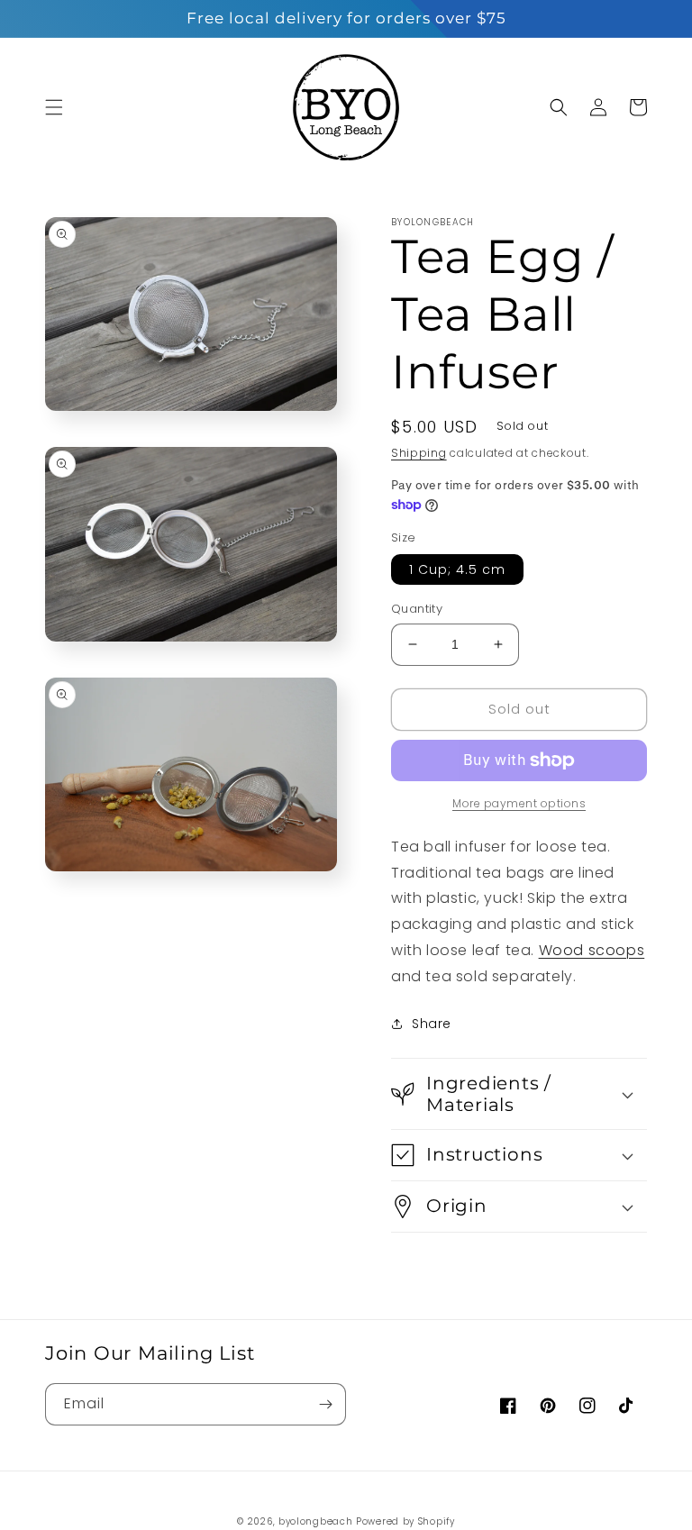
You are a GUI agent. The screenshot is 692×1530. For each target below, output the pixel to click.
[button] (54, 107)
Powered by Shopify (405, 1521)
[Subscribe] (325, 1404)
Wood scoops (592, 950)
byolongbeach (315, 1521)
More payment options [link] (519, 803)
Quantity (416, 608)
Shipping (419, 452)
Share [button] (431, 1024)
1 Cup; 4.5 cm (457, 569)
